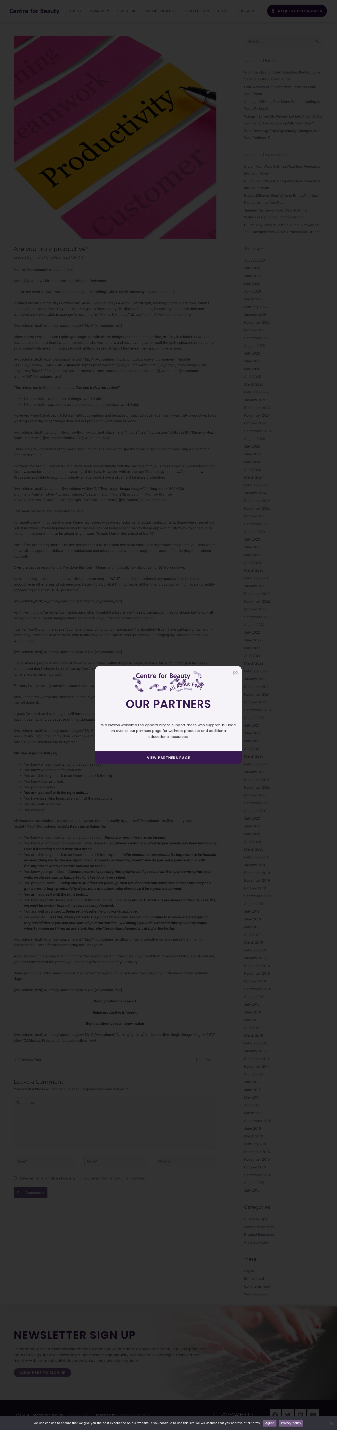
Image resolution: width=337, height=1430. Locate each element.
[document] (168, 715)
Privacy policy (291, 1423)
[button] (235, 672)
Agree (269, 1423)
